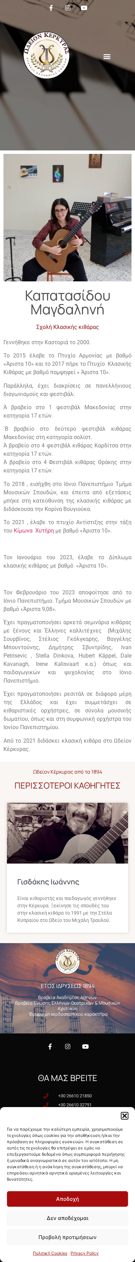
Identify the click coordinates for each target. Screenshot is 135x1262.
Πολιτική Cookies (50, 1253)
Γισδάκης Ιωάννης (48, 881)
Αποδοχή (67, 1199)
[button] (124, 1115)
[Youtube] (85, 1046)
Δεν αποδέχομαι (67, 1218)
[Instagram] (67, 1046)
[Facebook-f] (50, 1046)
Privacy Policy (85, 1253)
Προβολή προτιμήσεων (67, 1237)
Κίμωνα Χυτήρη (34, 530)
